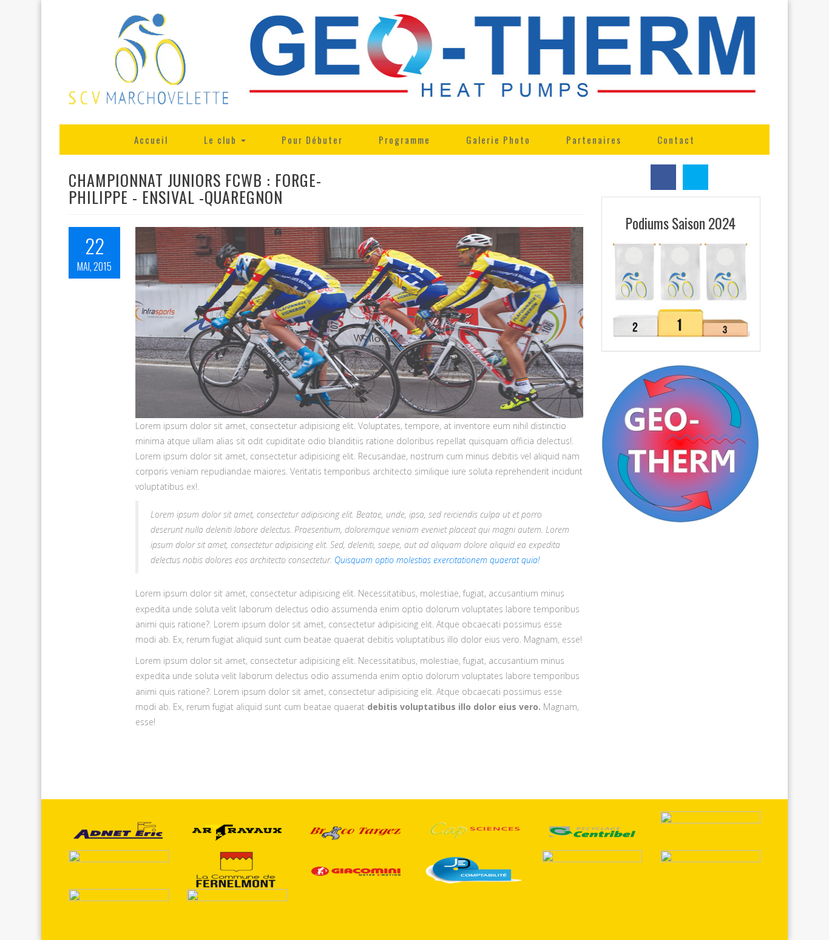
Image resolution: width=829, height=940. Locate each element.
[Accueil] (148, 62)
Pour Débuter (312, 139)
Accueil (151, 139)
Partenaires (593, 139)
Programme (404, 139)
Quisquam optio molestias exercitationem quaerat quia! (437, 560)
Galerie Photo (498, 139)
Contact (676, 139)
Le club (222, 139)
